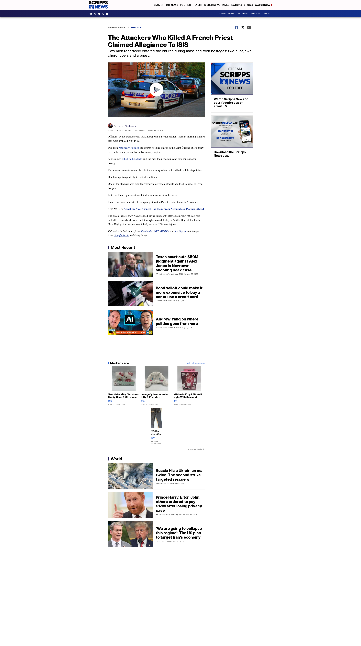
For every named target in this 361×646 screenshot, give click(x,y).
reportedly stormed (129, 147)
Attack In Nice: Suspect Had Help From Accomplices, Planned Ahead (164, 209)
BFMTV (164, 231)
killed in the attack (132, 159)
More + (267, 13)
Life (238, 13)
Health (197, 5)
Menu (157, 5)
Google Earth (121, 235)
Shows (248, 5)
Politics (185, 5)
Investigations (232, 5)
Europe (136, 27)
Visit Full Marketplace (196, 363)
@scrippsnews (108, 14)
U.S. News (172, 5)
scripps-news (99, 14)
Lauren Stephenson (126, 126)
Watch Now (263, 5)
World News (212, 5)
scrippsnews (91, 14)
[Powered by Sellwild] (201, 449)
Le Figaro (180, 231)
